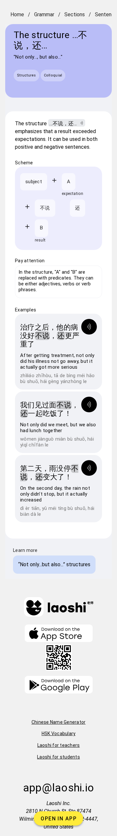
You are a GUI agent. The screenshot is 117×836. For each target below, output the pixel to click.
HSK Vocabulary (59, 733)
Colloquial (53, 75)
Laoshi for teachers (58, 745)
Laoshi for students (58, 757)
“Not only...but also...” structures (54, 564)
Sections (74, 14)
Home (17, 14)
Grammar (44, 14)
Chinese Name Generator (59, 722)
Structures (26, 75)
